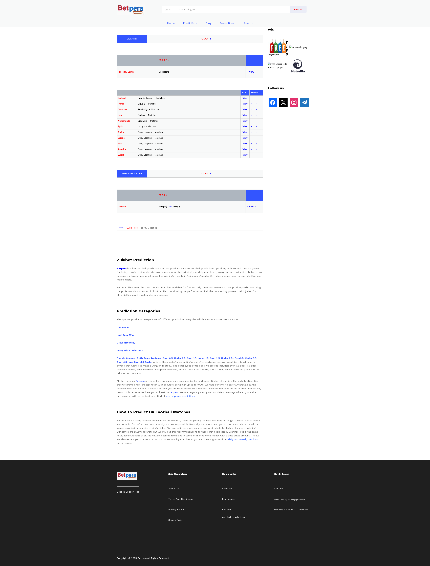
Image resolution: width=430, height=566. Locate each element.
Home (171, 23)
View (245, 98)
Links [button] (246, 23)
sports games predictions (180, 396)
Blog (208, 23)
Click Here (132, 227)
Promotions (227, 23)
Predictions (190, 23)
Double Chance (126, 358)
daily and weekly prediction (243, 439)
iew (252, 72)
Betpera (140, 381)
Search (298, 9)
